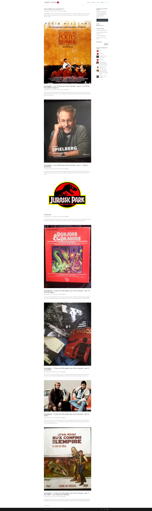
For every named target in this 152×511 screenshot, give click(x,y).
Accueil (88, 2)
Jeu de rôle (59, 11)
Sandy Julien (47, 11)
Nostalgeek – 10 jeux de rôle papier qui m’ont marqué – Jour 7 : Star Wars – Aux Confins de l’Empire (67, 494)
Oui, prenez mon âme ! (102, 20)
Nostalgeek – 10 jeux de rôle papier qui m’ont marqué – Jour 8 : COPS (67, 415)
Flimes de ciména (60, 89)
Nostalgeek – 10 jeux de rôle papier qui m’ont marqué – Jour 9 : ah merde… (67, 369)
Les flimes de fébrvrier (100, 35)
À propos (93, 2)
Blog (98, 2)
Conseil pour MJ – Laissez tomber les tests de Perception (103, 64)
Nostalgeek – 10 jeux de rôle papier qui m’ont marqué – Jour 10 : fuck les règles (67, 291)
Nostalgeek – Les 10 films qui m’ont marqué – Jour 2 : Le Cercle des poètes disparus (66, 87)
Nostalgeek (64, 11)
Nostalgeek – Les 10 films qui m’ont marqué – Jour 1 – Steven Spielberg (66, 166)
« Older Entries (47, 505)
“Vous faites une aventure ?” (54, 9)
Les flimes (47, 215)
